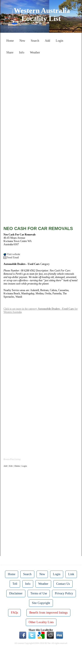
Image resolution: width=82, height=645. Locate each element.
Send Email (12, 257)
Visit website (13, 254)
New (22, 40)
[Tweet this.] (32, 634)
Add (47, 40)
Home (10, 40)
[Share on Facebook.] (22, 634)
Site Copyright (41, 603)
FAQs (14, 612)
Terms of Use (38, 593)
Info (21, 52)
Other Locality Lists (41, 622)
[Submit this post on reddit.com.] (50, 634)
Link (71, 574)
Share (9, 52)
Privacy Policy (64, 593)
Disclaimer (16, 593)
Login (59, 40)
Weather (35, 52)
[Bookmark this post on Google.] (41, 634)
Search (35, 40)
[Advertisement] (41, 97)
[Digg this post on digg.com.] (59, 634)
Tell (14, 583)
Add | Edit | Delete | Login (15, 466)
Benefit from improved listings (48, 612)
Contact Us (63, 583)
